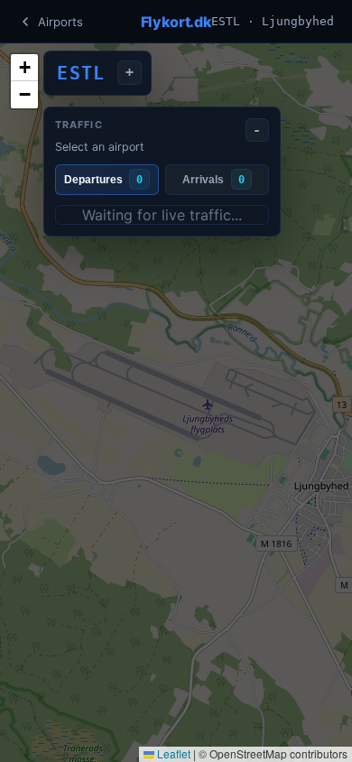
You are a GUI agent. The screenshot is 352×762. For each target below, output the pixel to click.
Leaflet (172, 753)
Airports (60, 21)
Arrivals (213, 179)
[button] (24, 67)
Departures (103, 179)
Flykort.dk (176, 22)
